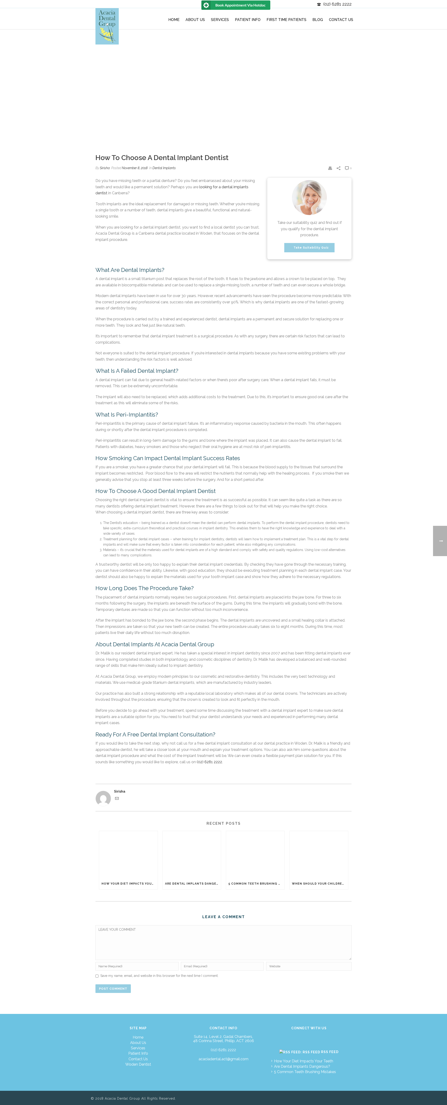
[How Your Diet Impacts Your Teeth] (128, 854)
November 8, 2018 (135, 168)
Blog (317, 19)
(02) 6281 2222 (337, 4)
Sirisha (105, 168)
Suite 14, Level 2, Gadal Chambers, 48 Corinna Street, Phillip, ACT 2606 (223, 1039)
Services (220, 19)
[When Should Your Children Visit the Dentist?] (319, 854)
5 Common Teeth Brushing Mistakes (256, 883)
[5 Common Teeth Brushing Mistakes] (255, 854)
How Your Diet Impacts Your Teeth (130, 883)
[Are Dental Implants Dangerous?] (192, 854)
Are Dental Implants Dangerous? (193, 883)
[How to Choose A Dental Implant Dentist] (223, 113)
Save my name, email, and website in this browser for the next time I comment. (159, 976)
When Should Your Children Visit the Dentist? (320, 883)
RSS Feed (330, 1052)
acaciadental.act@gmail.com (223, 1059)
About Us (195, 19)
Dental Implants (164, 168)
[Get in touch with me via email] (117, 799)
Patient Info (248, 19)
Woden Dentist (138, 1064)
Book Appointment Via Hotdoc (240, 5)
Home (173, 19)
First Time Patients (286, 19)
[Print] (330, 168)
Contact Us (341, 19)
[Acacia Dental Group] (107, 26)
